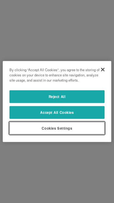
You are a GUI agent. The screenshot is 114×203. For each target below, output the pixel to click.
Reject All (57, 96)
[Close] (102, 69)
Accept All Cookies (57, 112)
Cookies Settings (57, 127)
